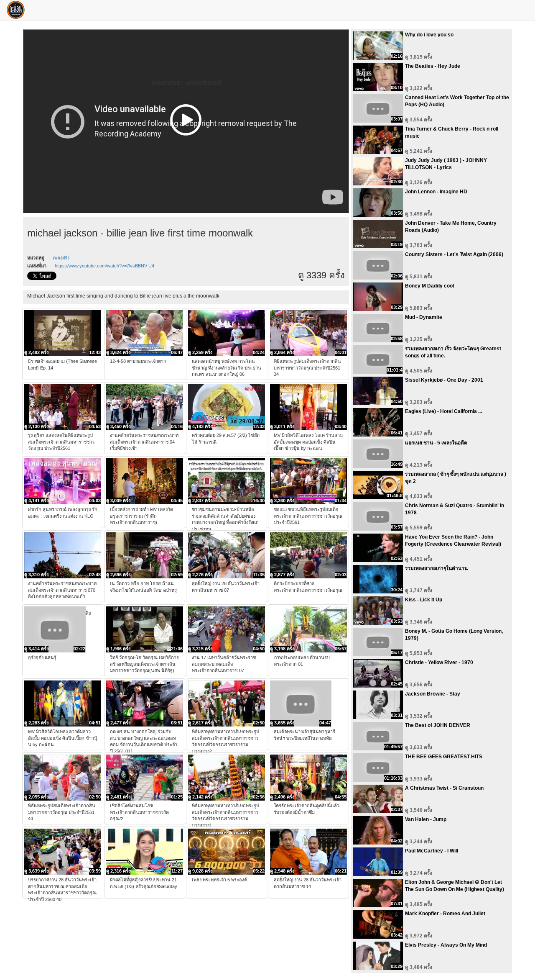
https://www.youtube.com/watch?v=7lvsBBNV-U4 (104, 265)
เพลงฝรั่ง (61, 257)
